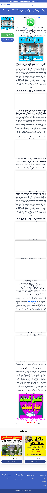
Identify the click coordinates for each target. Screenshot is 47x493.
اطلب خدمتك (43, 481)
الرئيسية (44, 485)
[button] (33, 5)
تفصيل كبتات (37, 17)
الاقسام (44, 480)
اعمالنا (44, 484)
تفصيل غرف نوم (37, 308)
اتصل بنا (44, 478)
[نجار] (30, 148)
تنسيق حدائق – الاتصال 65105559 (12, 458)
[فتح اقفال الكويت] (30, 100)
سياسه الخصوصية (42, 482)
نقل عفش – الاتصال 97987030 (35, 458)
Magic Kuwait (5, 5)
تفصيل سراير (28, 28)
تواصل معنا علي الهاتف (7, 39)
